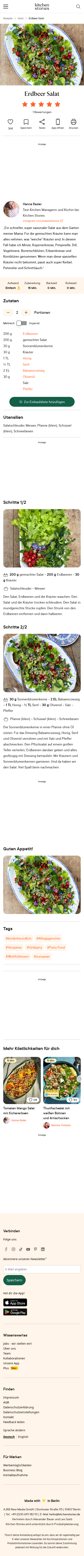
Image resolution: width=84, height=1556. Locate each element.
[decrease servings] (8, 312)
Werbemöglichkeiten (17, 1465)
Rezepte (7, 18)
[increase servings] (26, 312)
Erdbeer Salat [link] (36, 18)
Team (7, 1353)
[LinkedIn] (43, 1249)
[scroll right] (80, 1079)
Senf (26, 364)
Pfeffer (28, 389)
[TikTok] (21, 1249)
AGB (6, 1402)
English (23, 1437)
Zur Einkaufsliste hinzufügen (44, 402)
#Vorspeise (14, 947)
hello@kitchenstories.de (64, 1514)
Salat (20, 18)
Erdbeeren (30, 333)
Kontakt (8, 1417)
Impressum (11, 1397)
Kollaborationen (14, 1358)
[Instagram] (13, 1249)
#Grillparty (34, 947)
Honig (27, 358)
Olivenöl (29, 376)
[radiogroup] (42, 105)
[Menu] (5, 6)
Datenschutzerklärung (18, 1407)
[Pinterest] (35, 1249)
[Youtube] (28, 1249)
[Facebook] (6, 1249)
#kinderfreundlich (18, 938)
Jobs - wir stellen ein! (17, 1343)
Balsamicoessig (34, 370)
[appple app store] (42, 1303)
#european (42, 956)
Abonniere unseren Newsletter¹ (24, 1259)
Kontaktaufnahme (15, 1475)
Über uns (9, 1348)
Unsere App (11, 1363)
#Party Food (56, 947)
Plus (9, 1368)
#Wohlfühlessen (17, 956)
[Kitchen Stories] (42, 6)
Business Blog (12, 1470)
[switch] (22, 323)
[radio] (25, 104)
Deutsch (9, 1437)
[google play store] (42, 1312)
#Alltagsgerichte (48, 938)
